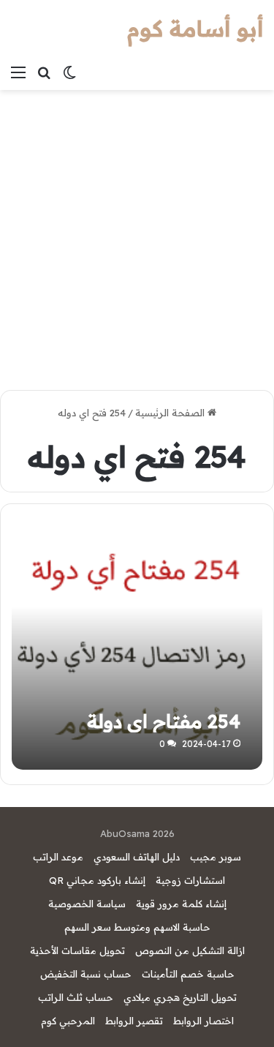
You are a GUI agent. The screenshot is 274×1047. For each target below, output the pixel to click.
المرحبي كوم (68, 1021)
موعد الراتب (58, 857)
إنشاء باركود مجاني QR (97, 880)
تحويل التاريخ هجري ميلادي (180, 997)
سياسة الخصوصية (87, 903)
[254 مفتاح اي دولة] (137, 644)
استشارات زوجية (190, 880)
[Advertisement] (137, 234)
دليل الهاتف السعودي (137, 857)
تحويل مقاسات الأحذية (77, 950)
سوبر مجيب (215, 857)
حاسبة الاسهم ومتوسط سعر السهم (137, 927)
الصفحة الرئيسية (171, 413)
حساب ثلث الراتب (75, 997)
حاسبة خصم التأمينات (188, 974)
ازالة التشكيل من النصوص (190, 950)
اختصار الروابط (203, 1021)
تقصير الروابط (134, 1021)
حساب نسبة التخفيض (86, 974)
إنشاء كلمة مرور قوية (181, 903)
